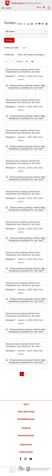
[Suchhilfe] (46, 24)
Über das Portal (26, 412)
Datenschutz (26, 452)
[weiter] (26, 61)
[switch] (31, 24)
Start (26, 404)
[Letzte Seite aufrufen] (6, 61)
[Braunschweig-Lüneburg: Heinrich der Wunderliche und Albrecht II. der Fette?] (26, 86)
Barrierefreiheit (26, 435)
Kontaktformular (26, 419)
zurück (8, 8)
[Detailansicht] (36, 24)
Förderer (26, 428)
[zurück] (12, 61)
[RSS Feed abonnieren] (28, 24)
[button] (19, 61)
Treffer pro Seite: (11, 47)
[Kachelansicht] (39, 24)
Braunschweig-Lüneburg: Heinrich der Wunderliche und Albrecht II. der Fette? (23, 70)
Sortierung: (9, 54)
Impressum (26, 444)
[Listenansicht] (42, 24)
